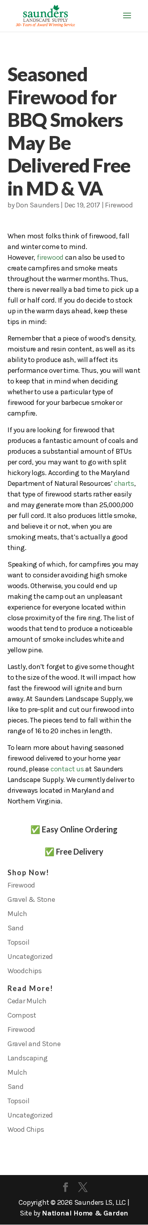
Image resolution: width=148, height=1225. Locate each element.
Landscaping (27, 1058)
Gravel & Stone (31, 899)
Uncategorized (30, 956)
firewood (50, 257)
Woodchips (24, 970)
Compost (21, 1015)
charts (124, 483)
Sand (15, 928)
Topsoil (18, 942)
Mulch (17, 913)
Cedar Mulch (27, 1001)
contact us (67, 769)
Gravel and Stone (34, 1043)
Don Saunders (38, 205)
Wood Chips (25, 1129)
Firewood (119, 205)
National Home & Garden (85, 1213)
